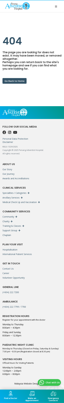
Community (8, 216)
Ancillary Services (11, 197)
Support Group (9, 230)
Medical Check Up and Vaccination (19, 202)
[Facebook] (4, 132)
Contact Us (8, 268)
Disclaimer (7, 142)
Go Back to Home (15, 80)
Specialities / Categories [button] (14, 192)
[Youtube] (15, 132)
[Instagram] (10, 132)
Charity (5, 221)
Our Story (7, 169)
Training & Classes (11, 225)
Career (5, 273)
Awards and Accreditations (15, 178)
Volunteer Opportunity (13, 277)
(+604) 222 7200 (10, 292)
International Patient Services (17, 254)
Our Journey (8, 173)
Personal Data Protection (15, 138)
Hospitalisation (9, 249)
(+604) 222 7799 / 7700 (14, 306)
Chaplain (6, 235)
